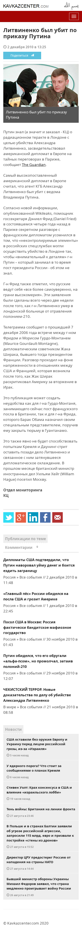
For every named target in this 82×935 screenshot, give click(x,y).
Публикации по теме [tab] (25, 538)
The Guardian (34, 164)
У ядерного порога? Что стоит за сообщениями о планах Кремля (34, 771)
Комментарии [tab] (21, 547)
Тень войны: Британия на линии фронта (41, 812)
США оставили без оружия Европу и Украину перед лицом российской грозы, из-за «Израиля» (37, 747)
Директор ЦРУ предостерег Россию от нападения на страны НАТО (39, 862)
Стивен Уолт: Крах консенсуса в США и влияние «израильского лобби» (39, 792)
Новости (13, 729)
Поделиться (20, 55)
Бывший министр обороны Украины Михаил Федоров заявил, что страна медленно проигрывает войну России (39, 887)
